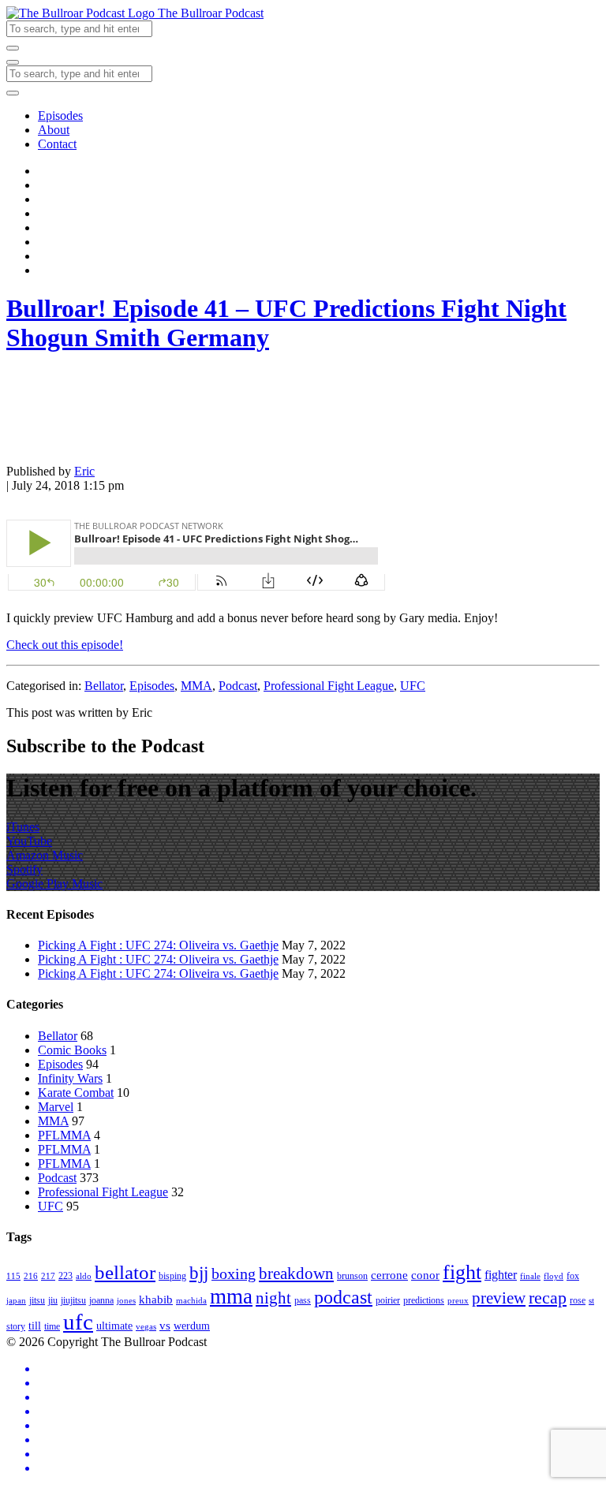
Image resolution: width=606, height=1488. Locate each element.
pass (302, 1300)
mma (231, 1296)
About (53, 129)
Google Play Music (54, 883)
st (591, 1300)
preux (458, 1300)
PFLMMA (64, 1135)
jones (126, 1300)
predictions (423, 1300)
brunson (352, 1275)
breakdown (296, 1273)
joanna (101, 1300)
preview (499, 1298)
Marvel (55, 1106)
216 (31, 1276)
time (52, 1326)
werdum (192, 1326)
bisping (172, 1275)
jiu (53, 1300)
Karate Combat (76, 1092)
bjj (198, 1272)
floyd (553, 1276)
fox (573, 1275)
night (273, 1297)
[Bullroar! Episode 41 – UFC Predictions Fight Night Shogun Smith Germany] (45, 444)
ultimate (114, 1326)
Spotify (24, 869)
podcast (343, 1297)
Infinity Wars (70, 1078)
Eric (84, 471)
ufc (78, 1321)
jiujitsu (73, 1300)
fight (462, 1272)
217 (48, 1276)
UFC (412, 685)
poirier (388, 1300)
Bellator (103, 685)
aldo (84, 1276)
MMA (196, 685)
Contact (57, 144)
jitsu (37, 1300)
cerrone (389, 1274)
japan (16, 1300)
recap (548, 1297)
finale (530, 1276)
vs (164, 1325)
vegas (146, 1326)
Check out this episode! (64, 644)
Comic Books (72, 1050)
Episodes (60, 115)
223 (65, 1275)
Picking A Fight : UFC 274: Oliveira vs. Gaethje (158, 945)
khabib (156, 1299)
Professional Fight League (329, 685)
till (34, 1326)
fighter (500, 1275)
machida (191, 1300)
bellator (125, 1272)
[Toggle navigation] (12, 62)
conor (425, 1274)
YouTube (29, 841)
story (15, 1326)
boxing (233, 1273)
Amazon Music (44, 855)
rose (577, 1300)
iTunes (22, 827)
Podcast (238, 685)
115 (13, 1276)
